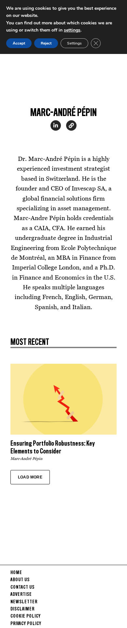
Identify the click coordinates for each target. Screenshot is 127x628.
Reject (46, 43)
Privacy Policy (25, 623)
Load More (30, 477)
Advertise (21, 594)
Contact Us (22, 587)
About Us (20, 580)
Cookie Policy (25, 616)
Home (16, 572)
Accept (19, 43)
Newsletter (23, 602)
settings (72, 30)
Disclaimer (22, 609)
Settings (74, 43)
